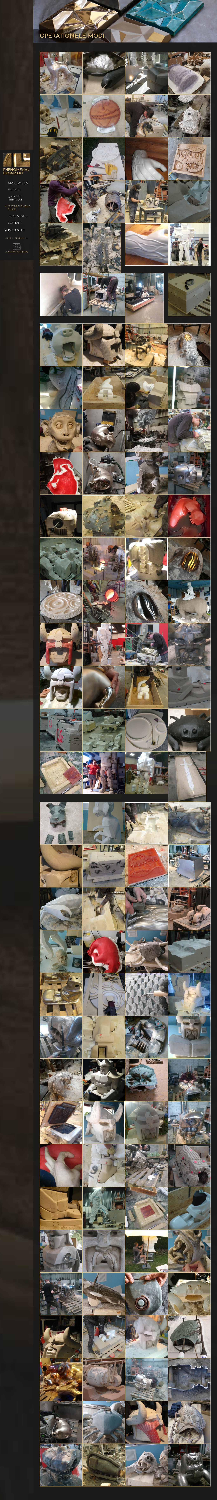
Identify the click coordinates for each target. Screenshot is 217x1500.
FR (7, 239)
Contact (15, 223)
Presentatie (17, 216)
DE (16, 239)
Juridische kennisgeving (17, 251)
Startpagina (18, 183)
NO (21, 239)
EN (12, 239)
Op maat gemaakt (15, 198)
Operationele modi (19, 208)
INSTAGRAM (16, 230)
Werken (14, 190)
